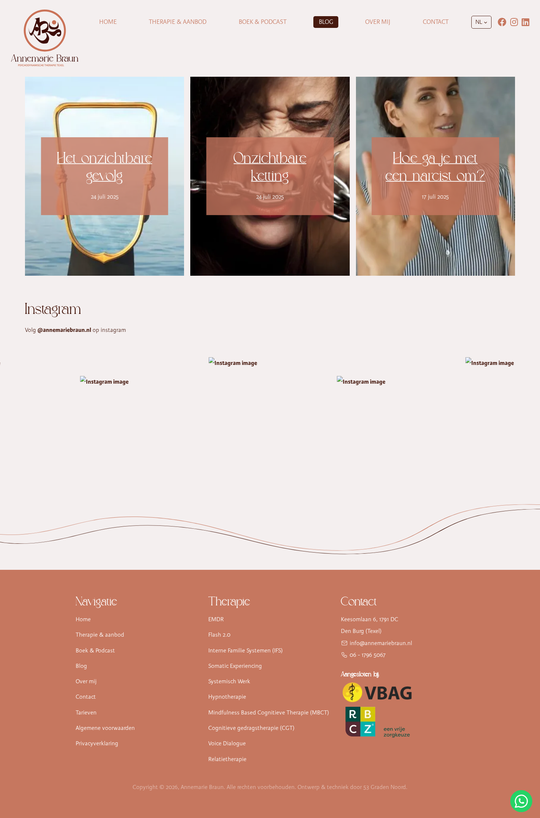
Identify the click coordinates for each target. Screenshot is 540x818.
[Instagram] (514, 22)
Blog (326, 22)
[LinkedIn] (525, 22)
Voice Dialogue (227, 743)
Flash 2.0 (219, 634)
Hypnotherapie (227, 697)
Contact (436, 22)
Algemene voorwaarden (105, 728)
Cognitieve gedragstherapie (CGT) (251, 728)
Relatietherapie (227, 759)
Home (108, 22)
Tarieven (86, 712)
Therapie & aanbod (100, 634)
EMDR (216, 619)
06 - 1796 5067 (368, 655)
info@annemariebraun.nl (381, 643)
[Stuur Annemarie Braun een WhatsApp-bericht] (521, 801)
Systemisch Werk (229, 681)
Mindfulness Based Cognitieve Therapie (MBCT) (268, 712)
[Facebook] (502, 22)
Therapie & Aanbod (177, 22)
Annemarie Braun (202, 787)
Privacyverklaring (97, 743)
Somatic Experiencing (235, 666)
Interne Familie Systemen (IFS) (245, 650)
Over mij (377, 22)
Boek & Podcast (263, 22)
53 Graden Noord (384, 787)
